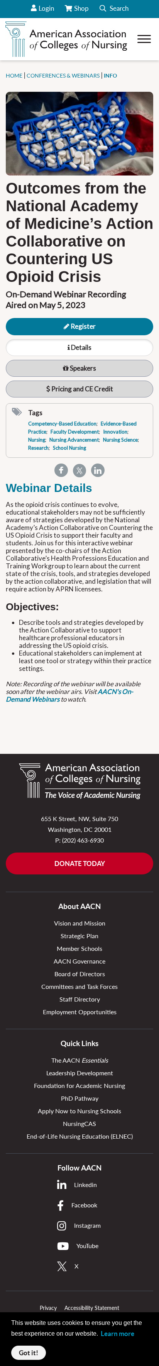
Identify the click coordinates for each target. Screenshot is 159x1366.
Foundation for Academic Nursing (79, 1085)
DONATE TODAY (79, 863)
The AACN (79, 1060)
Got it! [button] (28, 1352)
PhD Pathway (79, 1098)
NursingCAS (79, 1123)
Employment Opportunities (80, 1011)
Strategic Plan (79, 935)
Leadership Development (79, 1072)
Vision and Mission (79, 923)
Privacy (48, 1308)
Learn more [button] (117, 1333)
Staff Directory (79, 999)
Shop (82, 11)
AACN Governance (79, 961)
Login (46, 8)
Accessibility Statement (91, 1308)
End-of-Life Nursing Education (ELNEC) (80, 1136)
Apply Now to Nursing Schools (79, 1110)
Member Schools (79, 948)
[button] (114, 9)
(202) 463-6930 (83, 840)
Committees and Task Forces (79, 986)
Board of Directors (79, 973)
